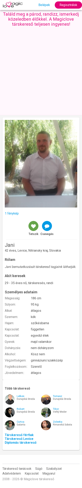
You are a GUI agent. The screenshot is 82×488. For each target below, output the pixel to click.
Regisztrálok (68, 5)
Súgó (38, 469)
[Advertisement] (41, 70)
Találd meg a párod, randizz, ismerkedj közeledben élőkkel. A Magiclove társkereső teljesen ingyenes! (41, 19)
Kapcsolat (32, 473)
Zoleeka (57, 421)
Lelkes (20, 396)
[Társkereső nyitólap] (13, 5)
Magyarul (48, 473)
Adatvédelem (11, 473)
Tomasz (57, 396)
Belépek (44, 5)
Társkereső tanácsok (16, 469)
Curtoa (20, 421)
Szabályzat (54, 469)
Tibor (56, 408)
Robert (20, 408)
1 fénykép (12, 213)
